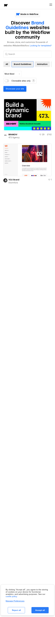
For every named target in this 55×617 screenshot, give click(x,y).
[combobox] (12, 74)
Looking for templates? (41, 45)
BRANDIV (12, 134)
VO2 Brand (13, 180)
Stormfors (13, 183)
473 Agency (14, 137)
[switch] (7, 80)
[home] (5, 5)
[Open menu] (51, 4)
